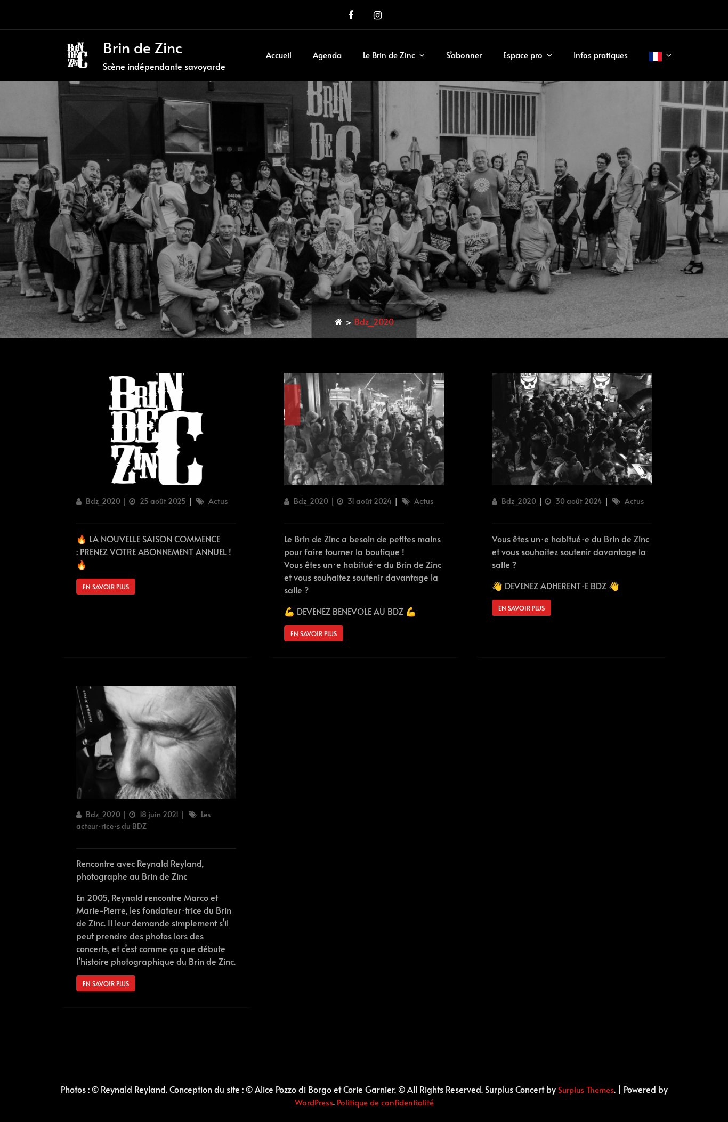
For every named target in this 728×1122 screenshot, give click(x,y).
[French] (660, 55)
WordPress (314, 1102)
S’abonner (464, 54)
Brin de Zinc (142, 47)
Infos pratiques (600, 54)
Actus (218, 501)
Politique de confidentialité (385, 1102)
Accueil (279, 54)
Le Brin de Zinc (389, 54)
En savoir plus (106, 586)
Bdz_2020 (103, 501)
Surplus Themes (586, 1089)
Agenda (327, 54)
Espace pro (523, 54)
